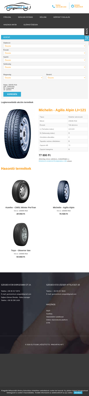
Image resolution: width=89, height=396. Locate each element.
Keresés (12, 94)
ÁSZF (48, 311)
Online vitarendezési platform (57, 320)
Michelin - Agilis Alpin (63, 207)
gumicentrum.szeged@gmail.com (19, 294)
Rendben (78, 393)
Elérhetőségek (31, 25)
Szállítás (49, 314)
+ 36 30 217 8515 (58, 291)
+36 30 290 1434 (13, 300)
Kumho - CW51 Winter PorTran (21, 207)
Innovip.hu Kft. (57, 344)
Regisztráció (79, 7)
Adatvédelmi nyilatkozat (55, 317)
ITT (66, 393)
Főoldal (7, 17)
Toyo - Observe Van (20, 250)
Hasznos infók (10, 25)
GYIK (48, 323)
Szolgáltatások (25, 17)
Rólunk (43, 17)
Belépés (77, 5)
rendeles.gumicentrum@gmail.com (53, 161)
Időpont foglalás (61, 17)
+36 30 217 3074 (13, 291)
